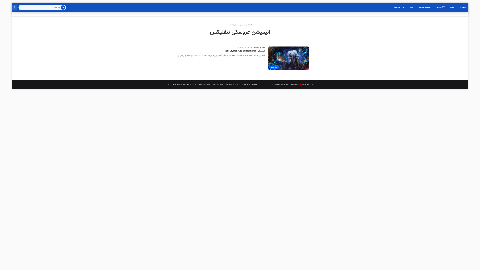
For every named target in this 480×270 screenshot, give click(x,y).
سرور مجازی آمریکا (204, 84)
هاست (179, 84)
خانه (249, 25)
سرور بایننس (172, 84)
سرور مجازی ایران (217, 84)
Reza (251, 48)
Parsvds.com (306, 84)
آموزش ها (439, 7)
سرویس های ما (424, 7)
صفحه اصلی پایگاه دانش (457, 7)
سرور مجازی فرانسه (189, 84)
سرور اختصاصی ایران (231, 84)
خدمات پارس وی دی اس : (248, 84)
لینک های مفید (399, 7)
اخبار (411, 7)
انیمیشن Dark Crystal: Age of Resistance (244, 51)
